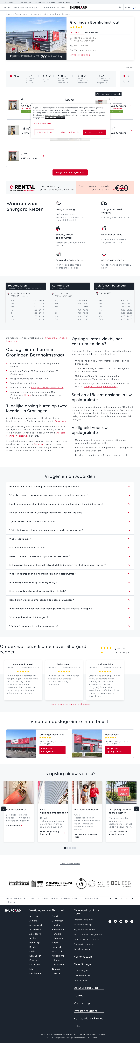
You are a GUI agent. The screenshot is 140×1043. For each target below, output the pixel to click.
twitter (116, 898)
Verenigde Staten (91, 898)
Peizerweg (60, 421)
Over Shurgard (84, 964)
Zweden (11, 902)
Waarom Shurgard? (83, 920)
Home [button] (7, 7)
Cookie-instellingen (44, 132)
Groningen (58, 920)
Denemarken (20, 898)
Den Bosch (35, 955)
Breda (32, 947)
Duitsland (33, 898)
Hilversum (57, 938)
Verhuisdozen (26, 2)
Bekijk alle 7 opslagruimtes (70, 172)
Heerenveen (112, 734)
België (9, 898)
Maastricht (57, 951)
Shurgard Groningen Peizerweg (47, 387)
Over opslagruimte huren (86, 912)
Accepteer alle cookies (95, 132)
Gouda (55, 916)
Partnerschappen (82, 975)
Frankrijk (44, 898)
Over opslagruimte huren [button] (53, 7)
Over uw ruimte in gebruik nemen (117, 833)
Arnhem (33, 938)
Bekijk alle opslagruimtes (48, 750)
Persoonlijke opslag (83, 944)
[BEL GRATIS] (120, 7)
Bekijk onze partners (42, 123)
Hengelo (56, 933)
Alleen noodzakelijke (70, 132)
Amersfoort (35, 925)
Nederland (55, 898)
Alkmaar (34, 916)
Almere (33, 920)
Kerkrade (57, 947)
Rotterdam (58, 964)
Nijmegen (57, 960)
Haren (27, 395)
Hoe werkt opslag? (83, 924)
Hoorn (55, 942)
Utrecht (56, 973)
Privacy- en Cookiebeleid (55, 117)
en (126, 7)
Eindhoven (35, 973)
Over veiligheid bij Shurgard (49, 833)
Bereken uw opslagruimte (86, 939)
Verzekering (82, 1003)
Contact (79, 995)
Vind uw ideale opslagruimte (88, 934)
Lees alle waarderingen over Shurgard (70, 704)
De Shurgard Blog (86, 987)
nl (129, 7)
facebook (110, 898)
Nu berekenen (13, 825)
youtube (121, 898)
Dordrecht (35, 964)
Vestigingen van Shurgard (46, 910)
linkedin (132, 898)
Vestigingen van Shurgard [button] (25, 7)
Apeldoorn (35, 933)
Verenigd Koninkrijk (72, 898)
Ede (31, 969)
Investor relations (65, 2)
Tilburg (56, 969)
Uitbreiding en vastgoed (45, 2)
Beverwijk (34, 942)
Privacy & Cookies (72, 1034)
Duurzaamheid (81, 980)
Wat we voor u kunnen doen (86, 835)
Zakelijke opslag (11, 2)
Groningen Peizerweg (52, 734)
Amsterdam (35, 929)
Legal (60, 1034)
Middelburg (58, 955)
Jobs (77, 2)
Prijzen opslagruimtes (84, 929)
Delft (32, 951)
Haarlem (56, 925)
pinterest (127, 898)
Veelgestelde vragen (48, 1034)
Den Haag (35, 960)
